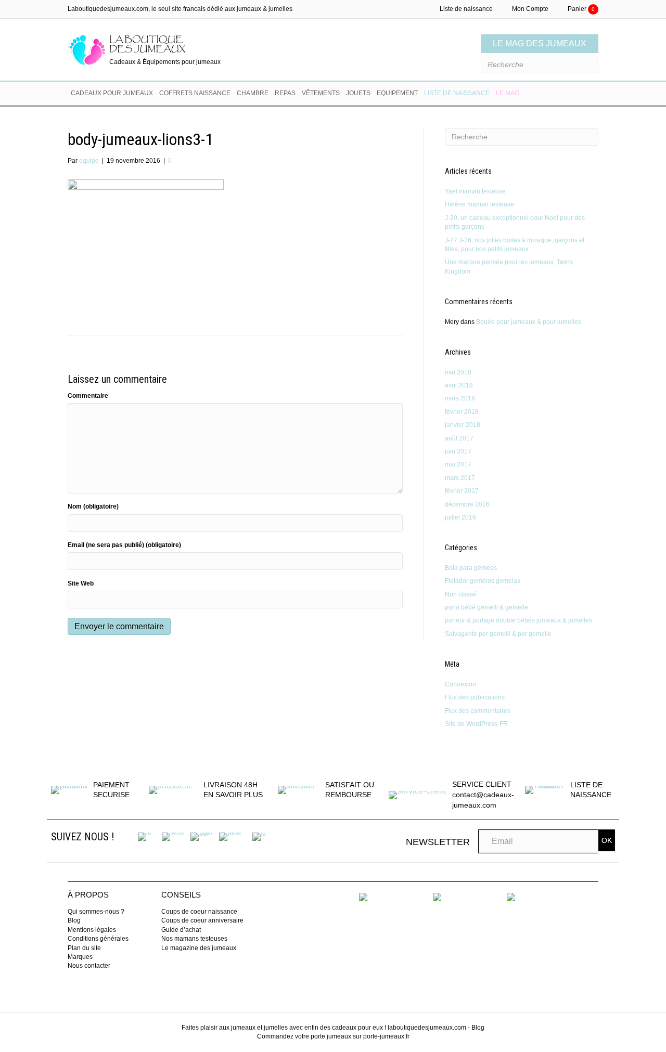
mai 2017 (458, 464)
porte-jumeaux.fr (386, 1036)
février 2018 (462, 411)
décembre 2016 (467, 504)
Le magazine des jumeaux (198, 948)
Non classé (461, 594)
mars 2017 (460, 478)
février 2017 (462, 491)
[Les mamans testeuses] (437, 896)
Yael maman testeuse (475, 191)
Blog (74, 920)
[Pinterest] (230, 836)
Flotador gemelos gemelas (482, 581)
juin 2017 (458, 451)
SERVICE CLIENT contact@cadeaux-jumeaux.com (483, 794)
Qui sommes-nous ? (96, 911)
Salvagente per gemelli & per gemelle (498, 634)
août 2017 (459, 438)
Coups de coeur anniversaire (202, 920)
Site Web (81, 583)
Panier (581, 8)
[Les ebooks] (363, 896)
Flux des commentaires (477, 711)
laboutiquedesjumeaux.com (427, 1027)
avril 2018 (459, 385)
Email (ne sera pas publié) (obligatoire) (124, 545)
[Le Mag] (511, 896)
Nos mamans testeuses (194, 938)
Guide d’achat (181, 929)
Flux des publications (475, 697)
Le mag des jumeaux (539, 43)
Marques (80, 956)
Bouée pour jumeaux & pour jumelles (528, 322)
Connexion (460, 684)
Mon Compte (530, 8)
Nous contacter (89, 965)
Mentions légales (92, 929)
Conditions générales (98, 938)
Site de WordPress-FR (476, 724)
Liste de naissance (466, 8)
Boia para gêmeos (471, 568)
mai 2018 (458, 372)
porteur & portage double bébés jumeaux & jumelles (518, 620)
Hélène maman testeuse (479, 204)
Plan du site (84, 948)
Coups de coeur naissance (199, 911)
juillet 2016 (460, 517)
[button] (606, 840)
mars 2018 (460, 398)
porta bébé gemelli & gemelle (486, 607)
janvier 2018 (462, 424)
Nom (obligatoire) (93, 506)
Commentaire (88, 395)
